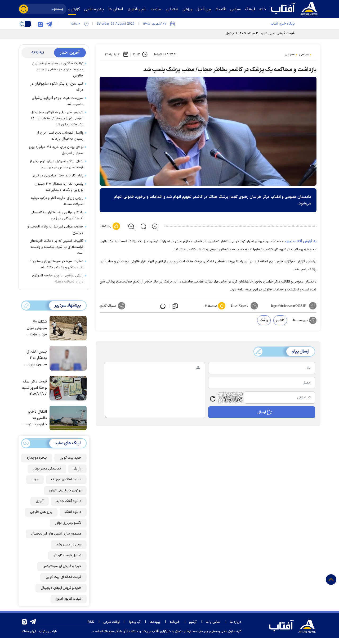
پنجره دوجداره (36, 458)
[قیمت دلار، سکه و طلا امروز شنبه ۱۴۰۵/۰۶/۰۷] (67, 388)
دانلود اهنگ (73, 512)
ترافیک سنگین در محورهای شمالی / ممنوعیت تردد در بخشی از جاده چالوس (57, 69)
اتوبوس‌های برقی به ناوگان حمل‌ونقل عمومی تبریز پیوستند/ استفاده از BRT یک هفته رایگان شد (56, 118)
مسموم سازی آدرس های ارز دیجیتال (56, 533)
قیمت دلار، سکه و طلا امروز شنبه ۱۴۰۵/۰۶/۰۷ (34, 388)
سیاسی (304, 54)
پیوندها (155, 622)
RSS (91, 622)
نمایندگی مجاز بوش (47, 468)
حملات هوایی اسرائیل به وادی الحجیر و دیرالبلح (55, 229)
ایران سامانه (29, 631)
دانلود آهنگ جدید (68, 501)
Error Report (239, 305)
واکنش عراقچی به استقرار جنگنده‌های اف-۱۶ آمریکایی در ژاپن (56, 215)
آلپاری (39, 501)
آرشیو (193, 622)
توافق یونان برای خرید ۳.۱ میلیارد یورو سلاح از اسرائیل (56, 150)
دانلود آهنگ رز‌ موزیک (66, 479)
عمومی (290, 54)
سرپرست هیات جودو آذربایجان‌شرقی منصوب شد (57, 101)
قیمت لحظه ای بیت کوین (63, 577)
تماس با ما (213, 622)
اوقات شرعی (111, 622)
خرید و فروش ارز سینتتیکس (61, 566)
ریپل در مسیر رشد (68, 544)
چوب (35, 479)
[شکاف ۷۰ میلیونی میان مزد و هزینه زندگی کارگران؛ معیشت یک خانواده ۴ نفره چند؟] (67, 328)
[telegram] (49, 23)
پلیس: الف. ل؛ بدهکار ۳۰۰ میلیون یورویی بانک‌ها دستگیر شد (59, 187)
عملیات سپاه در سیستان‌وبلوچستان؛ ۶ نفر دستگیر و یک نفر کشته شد (56, 264)
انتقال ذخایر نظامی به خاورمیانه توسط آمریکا (35, 418)
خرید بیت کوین (70, 458)
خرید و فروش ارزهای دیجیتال (61, 588)
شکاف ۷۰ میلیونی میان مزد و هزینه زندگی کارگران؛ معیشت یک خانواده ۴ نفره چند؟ (36, 328)
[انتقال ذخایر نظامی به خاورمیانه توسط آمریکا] (67, 418)
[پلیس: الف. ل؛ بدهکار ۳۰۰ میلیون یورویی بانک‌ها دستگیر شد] (67, 358)
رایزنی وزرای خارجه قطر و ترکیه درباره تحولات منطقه (57, 201)
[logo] (295, 8)
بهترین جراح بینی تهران (65, 490)
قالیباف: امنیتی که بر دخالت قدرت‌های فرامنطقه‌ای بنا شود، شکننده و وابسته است (56, 247)
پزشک (264, 320)
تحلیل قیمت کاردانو (67, 555)
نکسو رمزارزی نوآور (68, 523)
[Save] (175, 306)
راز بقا (77, 468)
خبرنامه (175, 622)
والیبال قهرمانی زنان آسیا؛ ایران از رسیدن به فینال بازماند (60, 136)
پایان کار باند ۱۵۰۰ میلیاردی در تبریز (58, 175)
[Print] (162, 306)
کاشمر (280, 320)
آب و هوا (134, 622)
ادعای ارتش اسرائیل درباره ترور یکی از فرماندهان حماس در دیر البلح (56, 164)
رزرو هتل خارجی (41, 512)
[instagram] (40, 24)
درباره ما (236, 622)
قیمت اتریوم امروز (68, 598)
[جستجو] (23, 8)
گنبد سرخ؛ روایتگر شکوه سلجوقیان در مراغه (56, 87)
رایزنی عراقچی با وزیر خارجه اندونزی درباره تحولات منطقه (57, 278)
